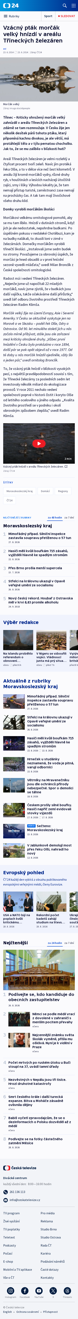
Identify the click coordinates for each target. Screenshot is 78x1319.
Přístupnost (50, 1312)
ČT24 (9, 500)
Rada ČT (46, 1245)
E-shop (8, 1261)
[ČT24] (11, 5)
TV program (11, 1213)
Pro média (48, 1213)
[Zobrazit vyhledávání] (64, 5)
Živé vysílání (11, 1221)
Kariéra (46, 1253)
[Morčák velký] (39, 79)
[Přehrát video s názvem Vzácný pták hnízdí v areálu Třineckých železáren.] (39, 444)
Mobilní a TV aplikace (17, 1269)
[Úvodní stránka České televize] (20, 1167)
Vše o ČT (9, 1278)
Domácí (45, 491)
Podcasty (9, 1245)
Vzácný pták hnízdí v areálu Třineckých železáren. (33, 466)
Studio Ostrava (51, 1237)
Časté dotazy (49, 1269)
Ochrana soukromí (27, 1312)
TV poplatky (11, 1229)
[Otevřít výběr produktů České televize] (73, 5)
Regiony (63, 491)
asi (4, 48)
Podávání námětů (53, 1261)
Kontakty (47, 1278)
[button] (39, 443)
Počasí (7, 1253)
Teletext (9, 1237)
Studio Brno (49, 1229)
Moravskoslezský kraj (20, 491)
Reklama (47, 1221)
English (7, 1312)
